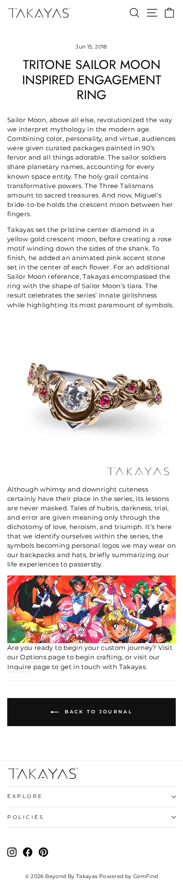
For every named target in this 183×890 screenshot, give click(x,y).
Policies (25, 817)
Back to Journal (97, 712)
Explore (25, 796)
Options (33, 657)
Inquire (19, 667)
